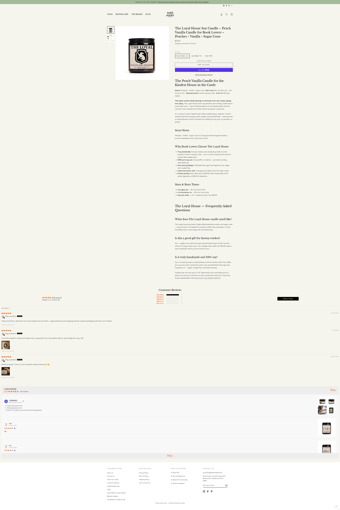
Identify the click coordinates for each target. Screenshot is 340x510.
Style (177, 52)
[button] (160, 294)
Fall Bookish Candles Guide (116, 499)
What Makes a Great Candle (116, 493)
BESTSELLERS (122, 14)
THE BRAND (136, 14)
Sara (10, 423)
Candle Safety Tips (113, 486)
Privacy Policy (143, 473)
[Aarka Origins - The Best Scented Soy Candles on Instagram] (204, 491)
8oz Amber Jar (182, 56)
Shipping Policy (144, 479)
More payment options (204, 75)
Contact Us (110, 476)
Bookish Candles (112, 496)
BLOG (148, 14)
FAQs (109, 489)
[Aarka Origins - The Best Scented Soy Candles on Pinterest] (212, 491)
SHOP (110, 14)
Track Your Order (112, 479)
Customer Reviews (113, 483)
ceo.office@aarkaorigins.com (212, 472)
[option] (170, 2)
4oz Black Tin (197, 56)
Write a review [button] (288, 299)
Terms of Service (144, 483)
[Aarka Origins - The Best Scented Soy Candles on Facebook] (208, 491)
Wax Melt (208, 56)
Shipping (178, 43)
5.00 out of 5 (57, 298)
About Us (110, 473)
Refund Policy (143, 476)
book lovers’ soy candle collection (207, 278)
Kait (10, 445)
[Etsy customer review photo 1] (5, 345)
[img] (6, 313)
